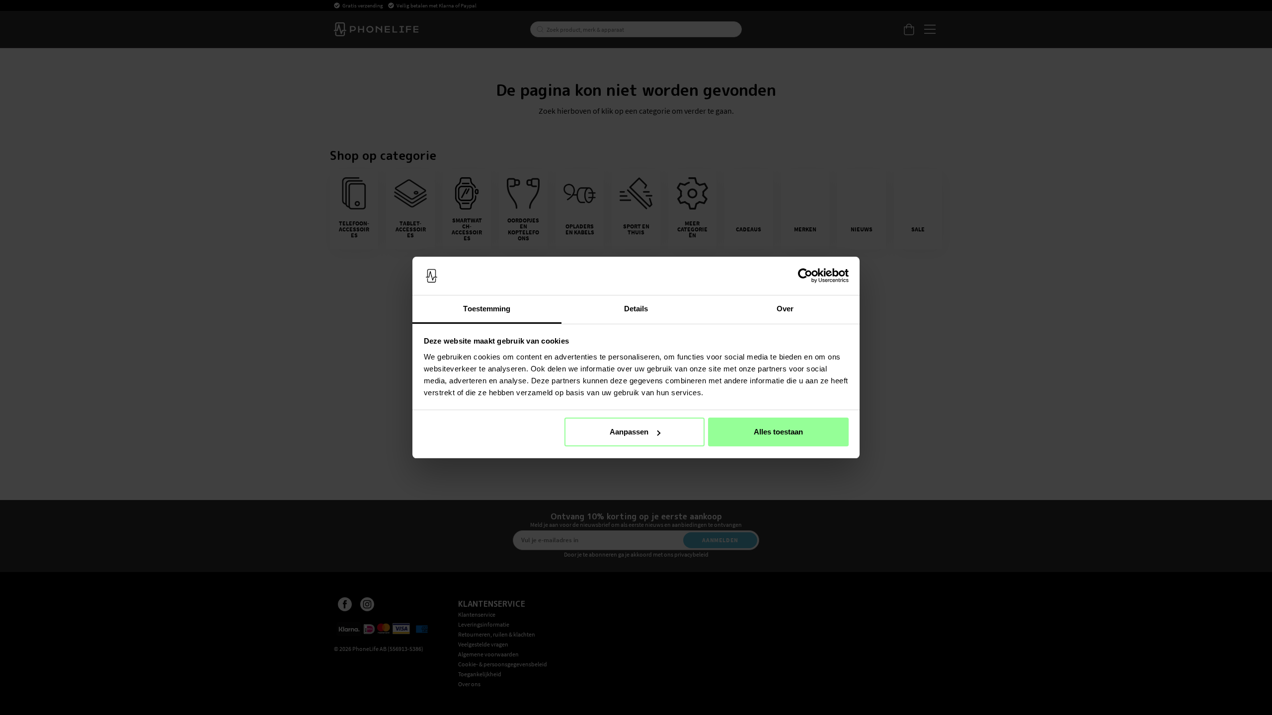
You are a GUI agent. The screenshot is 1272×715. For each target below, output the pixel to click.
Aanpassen (629, 432)
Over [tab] (785, 308)
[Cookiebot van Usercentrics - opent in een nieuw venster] (805, 276)
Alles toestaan (778, 432)
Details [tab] (636, 308)
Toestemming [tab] (486, 308)
